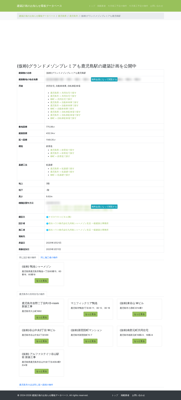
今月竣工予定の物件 (117, 5)
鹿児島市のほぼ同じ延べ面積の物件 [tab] (36, 384)
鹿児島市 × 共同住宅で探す (63, 96)
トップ (92, 5)
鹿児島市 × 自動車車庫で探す (64, 105)
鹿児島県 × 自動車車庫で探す (64, 102)
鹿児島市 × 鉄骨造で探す (62, 153)
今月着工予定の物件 (138, 5)
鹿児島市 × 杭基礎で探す (62, 171)
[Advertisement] (90, 41)
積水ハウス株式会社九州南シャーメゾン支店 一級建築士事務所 (78, 223)
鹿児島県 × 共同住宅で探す (63, 92)
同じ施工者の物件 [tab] (49, 257)
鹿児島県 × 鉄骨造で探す (62, 150)
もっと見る (41, 280)
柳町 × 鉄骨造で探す (60, 156)
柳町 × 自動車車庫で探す (62, 108)
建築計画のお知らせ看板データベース (39, 5)
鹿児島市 (73, 16)
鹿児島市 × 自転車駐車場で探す (65, 115)
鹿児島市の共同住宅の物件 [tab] (32, 294)
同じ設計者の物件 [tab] (27, 257)
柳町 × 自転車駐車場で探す (63, 118)
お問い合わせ (156, 5)
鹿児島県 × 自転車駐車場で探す (65, 111)
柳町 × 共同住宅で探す (61, 99)
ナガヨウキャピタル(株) (59, 216)
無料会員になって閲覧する (104, 79)
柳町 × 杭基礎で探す (60, 175)
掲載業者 (101, 5)
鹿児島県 (62, 16)
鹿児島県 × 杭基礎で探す (62, 168)
